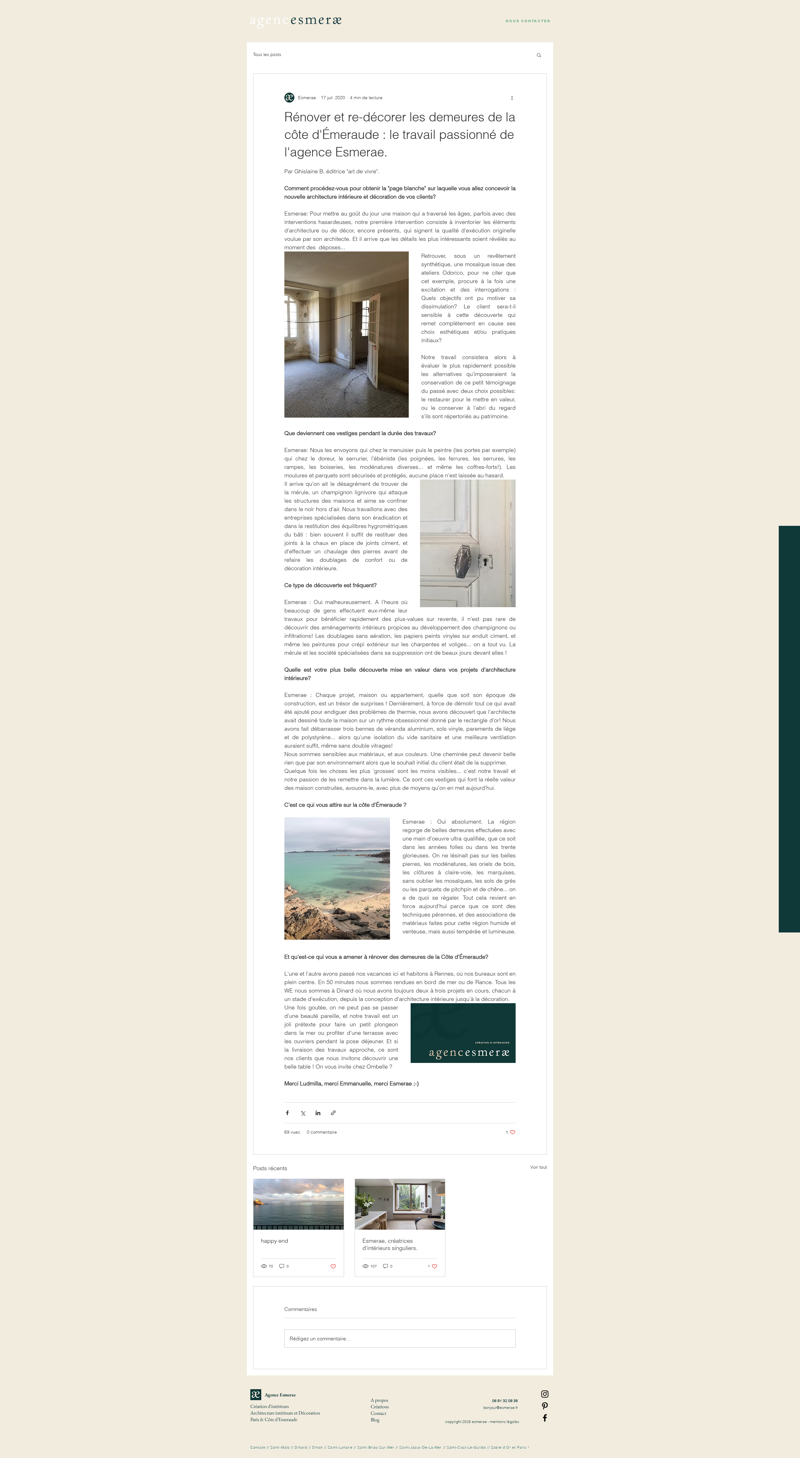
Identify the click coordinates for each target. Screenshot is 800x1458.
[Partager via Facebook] (287, 1113)
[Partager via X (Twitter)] (303, 1113)
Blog (375, 1419)
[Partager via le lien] (333, 1113)
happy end (274, 1240)
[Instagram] (545, 1394)
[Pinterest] (545, 1406)
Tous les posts (267, 54)
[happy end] (298, 1204)
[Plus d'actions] (512, 97)
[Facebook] (545, 1418)
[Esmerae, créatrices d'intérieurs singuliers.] (400, 1204)
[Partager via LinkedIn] (318, 1113)
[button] (528, 21)
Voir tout (538, 1167)
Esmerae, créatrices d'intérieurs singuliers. (390, 1244)
